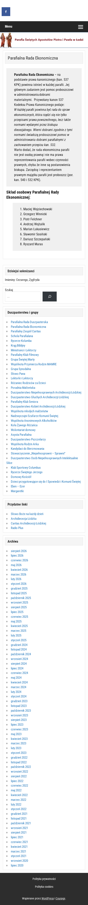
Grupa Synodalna (21, 369)
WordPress (48, 898)
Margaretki (17, 491)
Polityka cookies (44, 886)
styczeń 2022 (18, 809)
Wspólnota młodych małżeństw (29, 411)
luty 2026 (16, 579)
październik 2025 (21, 598)
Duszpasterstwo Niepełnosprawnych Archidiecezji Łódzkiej (46, 392)
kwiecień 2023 (19, 739)
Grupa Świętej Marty (23, 359)
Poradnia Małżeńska (23, 388)
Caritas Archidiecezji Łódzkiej (28, 523)
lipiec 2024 (17, 668)
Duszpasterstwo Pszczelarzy (28, 439)
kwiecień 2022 (19, 795)
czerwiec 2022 (19, 785)
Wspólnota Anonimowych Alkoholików (34, 421)
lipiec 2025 (17, 612)
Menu (8, 26)
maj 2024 (16, 678)
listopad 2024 (19, 649)
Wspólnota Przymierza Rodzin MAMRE (33, 364)
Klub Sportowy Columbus (26, 467)
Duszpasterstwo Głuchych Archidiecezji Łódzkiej (40, 397)
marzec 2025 (18, 631)
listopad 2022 (19, 762)
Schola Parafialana (22, 336)
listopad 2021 (19, 818)
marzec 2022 (18, 800)
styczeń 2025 (18, 640)
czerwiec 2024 (19, 673)
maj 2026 (16, 565)
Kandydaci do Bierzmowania (27, 449)
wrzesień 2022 (19, 771)
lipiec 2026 (17, 555)
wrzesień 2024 (19, 659)
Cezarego (22, 280)
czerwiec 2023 (19, 729)
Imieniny (10, 280)
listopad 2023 (19, 706)
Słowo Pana (18, 374)
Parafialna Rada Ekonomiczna (28, 327)
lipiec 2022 (17, 781)
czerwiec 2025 (19, 617)
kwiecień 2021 (19, 847)
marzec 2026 (18, 574)
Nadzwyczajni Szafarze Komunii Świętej (34, 416)
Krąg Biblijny (18, 345)
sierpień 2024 (19, 664)
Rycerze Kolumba (21, 341)
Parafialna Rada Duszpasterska (29, 322)
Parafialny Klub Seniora (24, 402)
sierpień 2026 (19, 551)
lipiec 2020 (17, 865)
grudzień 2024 (19, 645)
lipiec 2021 (17, 837)
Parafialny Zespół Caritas (26, 331)
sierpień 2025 (19, 607)
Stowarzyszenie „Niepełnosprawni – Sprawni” (38, 453)
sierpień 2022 (19, 776)
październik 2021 (21, 823)
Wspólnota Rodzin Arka (25, 444)
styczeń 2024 (18, 696)
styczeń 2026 (18, 584)
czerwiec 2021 (19, 842)
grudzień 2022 (19, 757)
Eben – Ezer (18, 486)
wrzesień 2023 (19, 715)
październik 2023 (21, 710)
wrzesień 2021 (19, 828)
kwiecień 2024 (19, 682)
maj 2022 (16, 790)
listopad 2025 (19, 593)
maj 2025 (16, 621)
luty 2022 (16, 804)
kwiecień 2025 (19, 626)
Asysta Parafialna (21, 435)
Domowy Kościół (21, 477)
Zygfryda (34, 280)
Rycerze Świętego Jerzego (27, 472)
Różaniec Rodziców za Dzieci (28, 383)
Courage (60, 898)
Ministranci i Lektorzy (23, 350)
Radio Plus (17, 528)
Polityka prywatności (44, 879)
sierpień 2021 (19, 832)
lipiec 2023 (17, 724)
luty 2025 (16, 635)
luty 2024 (16, 692)
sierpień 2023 (19, 720)
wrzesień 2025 (19, 602)
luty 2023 (16, 748)
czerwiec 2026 (19, 560)
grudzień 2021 (19, 814)
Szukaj (9, 290)
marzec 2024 (18, 687)
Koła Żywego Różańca (24, 425)
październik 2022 (21, 767)
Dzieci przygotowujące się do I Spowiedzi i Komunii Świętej (46, 481)
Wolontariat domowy (23, 430)
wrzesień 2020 (19, 861)
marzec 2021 (18, 851)
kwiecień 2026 (19, 570)
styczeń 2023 (18, 753)
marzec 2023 (18, 743)
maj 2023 (16, 734)
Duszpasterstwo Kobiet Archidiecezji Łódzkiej (38, 406)
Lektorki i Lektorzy (22, 378)
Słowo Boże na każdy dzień (27, 514)
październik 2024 (21, 654)
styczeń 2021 (18, 856)
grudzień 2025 (19, 588)
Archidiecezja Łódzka (23, 519)
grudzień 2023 (19, 701)
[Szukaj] (50, 296)
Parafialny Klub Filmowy (25, 355)
